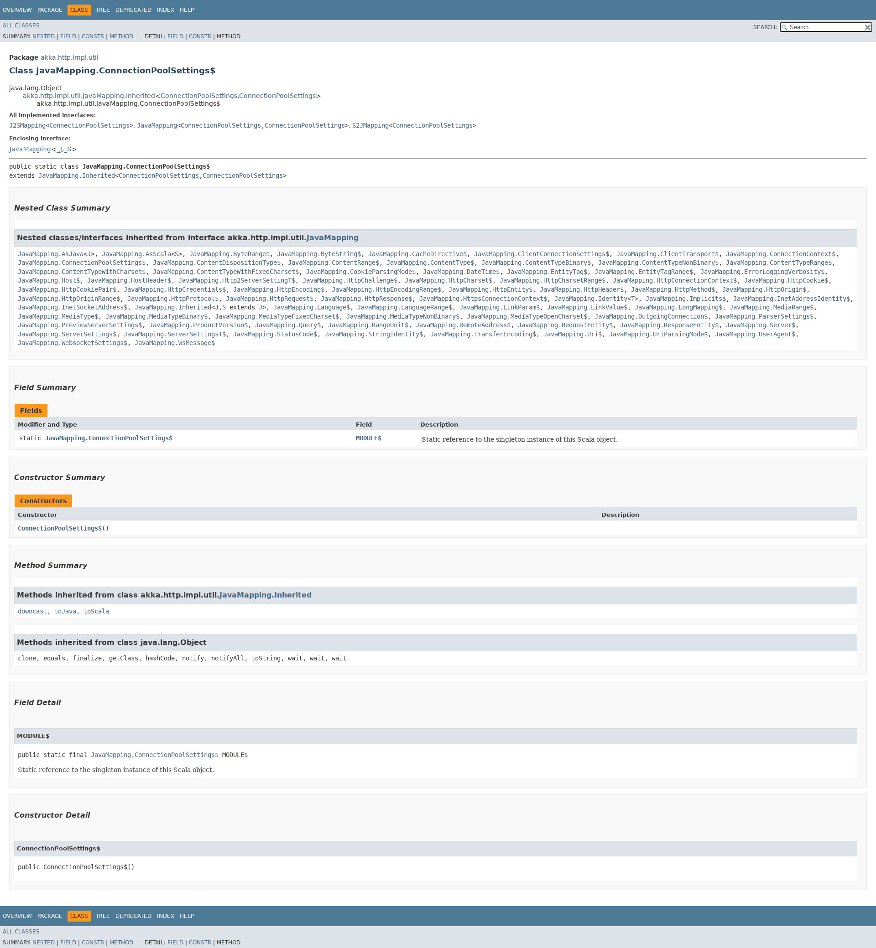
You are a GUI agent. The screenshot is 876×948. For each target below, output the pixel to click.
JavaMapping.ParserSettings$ (764, 316)
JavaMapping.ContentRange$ (333, 262)
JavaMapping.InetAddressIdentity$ (791, 298)
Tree (103, 10)
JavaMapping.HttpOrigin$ (764, 289)
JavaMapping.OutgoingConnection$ (651, 316)
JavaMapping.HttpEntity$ (490, 289)
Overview (17, 10)
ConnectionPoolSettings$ (60, 528)
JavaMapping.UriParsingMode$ (658, 334)
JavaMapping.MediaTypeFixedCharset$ (277, 316)
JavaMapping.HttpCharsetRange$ (552, 280)
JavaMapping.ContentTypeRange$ (779, 262)
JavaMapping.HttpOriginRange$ (69, 298)
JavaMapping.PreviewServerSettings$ (80, 325)
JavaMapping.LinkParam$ (499, 307)
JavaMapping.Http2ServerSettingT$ (236, 280)
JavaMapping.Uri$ (572, 334)
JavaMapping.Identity (590, 298)
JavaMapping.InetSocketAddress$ (72, 307)
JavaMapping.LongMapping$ (678, 307)
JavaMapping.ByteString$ (319, 254)
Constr (93, 36)
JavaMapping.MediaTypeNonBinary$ (402, 316)
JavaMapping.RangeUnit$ (368, 325)
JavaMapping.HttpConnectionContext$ (675, 280)
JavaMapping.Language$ (311, 307)
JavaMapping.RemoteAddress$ (463, 325)
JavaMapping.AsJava (50, 254)
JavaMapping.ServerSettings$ (67, 334)
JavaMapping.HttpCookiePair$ (67, 289)
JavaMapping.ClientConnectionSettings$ (541, 254)
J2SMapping (27, 125)
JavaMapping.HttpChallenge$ (349, 280)
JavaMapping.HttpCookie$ (786, 280)
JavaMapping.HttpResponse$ (366, 298)
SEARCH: (765, 27)
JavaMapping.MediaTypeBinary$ (156, 316)
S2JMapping (370, 125)
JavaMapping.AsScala (136, 254)
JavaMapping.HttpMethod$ (673, 289)
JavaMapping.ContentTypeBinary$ (536, 262)
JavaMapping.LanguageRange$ (404, 307)
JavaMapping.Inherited (76, 175)
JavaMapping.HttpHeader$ (582, 289)
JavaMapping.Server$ (760, 325)
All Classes (21, 25)
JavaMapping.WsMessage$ (175, 342)
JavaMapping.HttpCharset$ (448, 280)
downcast (32, 611)
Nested (43, 36)
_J (59, 149)
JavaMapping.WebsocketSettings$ (72, 342)
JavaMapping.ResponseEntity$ (669, 325)
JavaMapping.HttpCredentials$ (175, 289)
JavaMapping (157, 125)
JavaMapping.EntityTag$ (547, 271)
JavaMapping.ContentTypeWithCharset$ (82, 271)
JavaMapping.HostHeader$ (129, 280)
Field (68, 36)
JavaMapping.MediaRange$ (771, 307)
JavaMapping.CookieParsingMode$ (361, 271)
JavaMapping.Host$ (49, 280)
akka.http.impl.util (70, 57)
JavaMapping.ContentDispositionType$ (217, 262)
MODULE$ (368, 438)
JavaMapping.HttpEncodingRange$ (386, 289)
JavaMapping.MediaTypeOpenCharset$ (527, 316)
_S (68, 149)
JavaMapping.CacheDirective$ (417, 254)
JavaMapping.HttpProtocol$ (173, 298)
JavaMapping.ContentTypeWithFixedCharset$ (226, 271)
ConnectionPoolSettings (199, 95)
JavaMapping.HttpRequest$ (269, 298)
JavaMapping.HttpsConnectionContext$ (483, 298)
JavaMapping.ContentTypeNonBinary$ (658, 262)
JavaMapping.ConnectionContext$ (780, 254)
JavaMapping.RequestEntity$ (565, 325)
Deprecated (133, 10)
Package (50, 10)
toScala (96, 611)
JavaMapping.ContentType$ (430, 262)
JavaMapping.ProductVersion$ (198, 325)
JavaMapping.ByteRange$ (229, 254)
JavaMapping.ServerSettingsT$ (175, 334)
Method (121, 36)
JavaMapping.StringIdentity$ (373, 334)
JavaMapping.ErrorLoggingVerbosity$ (762, 271)
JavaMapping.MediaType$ (58, 316)
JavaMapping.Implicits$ (686, 298)
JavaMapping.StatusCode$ (275, 334)
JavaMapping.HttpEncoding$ (278, 289)
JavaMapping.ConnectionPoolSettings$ (82, 262)
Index (165, 10)
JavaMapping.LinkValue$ (587, 307)
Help (187, 10)
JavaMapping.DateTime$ (461, 271)
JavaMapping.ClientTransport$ (667, 254)
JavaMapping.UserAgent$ (755, 334)
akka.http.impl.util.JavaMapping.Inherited (89, 95)
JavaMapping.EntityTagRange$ (643, 271)
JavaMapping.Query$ (288, 325)
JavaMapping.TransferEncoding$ (483, 334)
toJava (65, 611)
